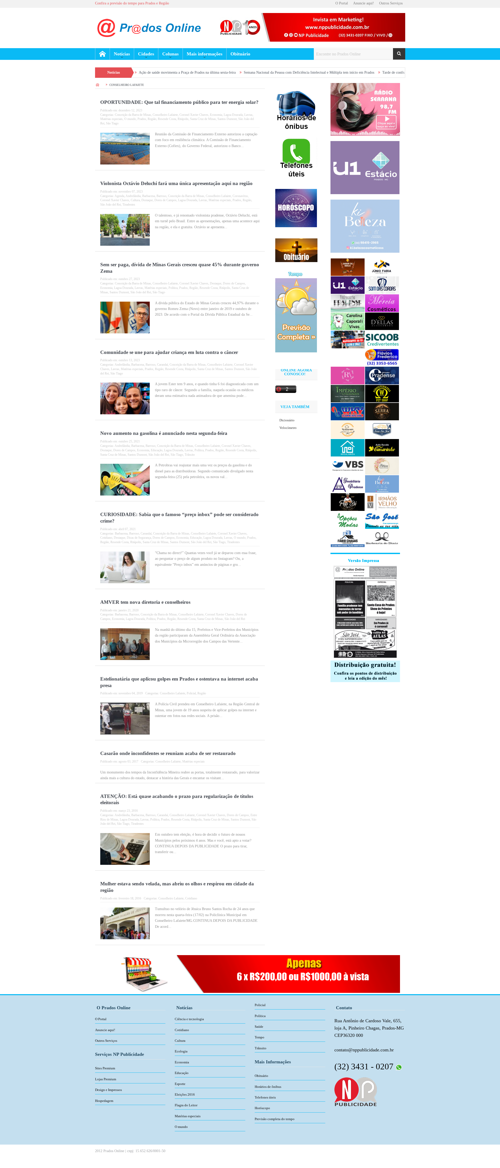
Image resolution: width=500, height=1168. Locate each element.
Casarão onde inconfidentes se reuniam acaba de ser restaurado (168, 753)
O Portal (341, 3)
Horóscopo (262, 1108)
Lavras (248, 115)
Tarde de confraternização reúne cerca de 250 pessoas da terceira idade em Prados (395, 72)
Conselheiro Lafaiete (165, 115)
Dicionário (287, 420)
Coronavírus (240, 196)
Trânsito (190, 454)
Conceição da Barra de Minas (133, 115)
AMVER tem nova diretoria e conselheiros (145, 602)
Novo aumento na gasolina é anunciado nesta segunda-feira (163, 433)
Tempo (259, 1037)
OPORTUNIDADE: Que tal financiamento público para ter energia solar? (179, 102)
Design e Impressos (108, 1090)
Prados (142, 119)
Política (173, 288)
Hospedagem (104, 1101)
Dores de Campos (165, 200)
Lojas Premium (105, 1079)
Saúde (259, 1027)
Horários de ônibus (268, 1087)
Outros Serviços (391, 3)
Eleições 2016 (185, 1094)
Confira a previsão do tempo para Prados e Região (132, 3)
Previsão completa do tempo (275, 1119)
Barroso (161, 196)
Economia (216, 115)
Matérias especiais (111, 119)
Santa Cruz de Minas (203, 119)
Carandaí (162, 364)
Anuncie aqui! (363, 3)
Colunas (170, 53)
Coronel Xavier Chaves (193, 115)
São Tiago (112, 123)
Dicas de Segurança (139, 537)
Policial (191, 693)
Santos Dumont (227, 119)
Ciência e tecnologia (189, 1019)
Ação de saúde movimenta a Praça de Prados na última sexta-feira (139, 72)
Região (152, 119)
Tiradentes (128, 204)
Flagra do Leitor (186, 1105)
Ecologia (181, 1051)
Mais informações (204, 53)
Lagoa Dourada (233, 115)
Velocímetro (288, 428)
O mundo (130, 119)
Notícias (122, 53)
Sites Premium (105, 1068)
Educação (156, 450)
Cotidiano (106, 537)
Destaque (147, 200)
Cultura (135, 200)
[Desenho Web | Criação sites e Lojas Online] (355, 1091)
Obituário (240, 53)
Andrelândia (133, 196)
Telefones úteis (265, 1097)
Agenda (119, 196)
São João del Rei (110, 204)
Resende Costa (167, 119)
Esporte (180, 1084)
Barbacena (148, 196)
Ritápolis (183, 119)
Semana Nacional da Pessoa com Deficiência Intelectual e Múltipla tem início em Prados (261, 72)
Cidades (146, 53)
